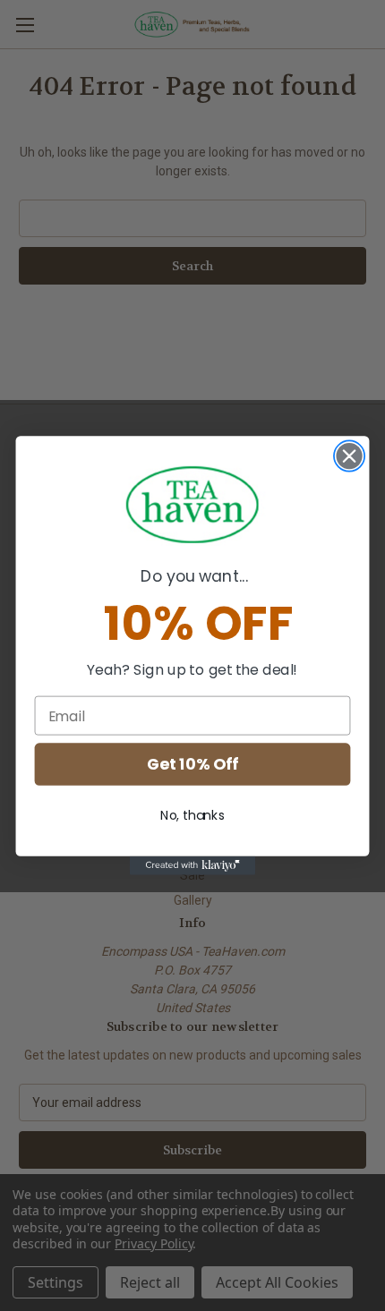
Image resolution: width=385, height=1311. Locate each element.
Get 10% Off (192, 764)
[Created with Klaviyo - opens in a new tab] (192, 865)
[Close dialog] (350, 456)
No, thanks (192, 816)
